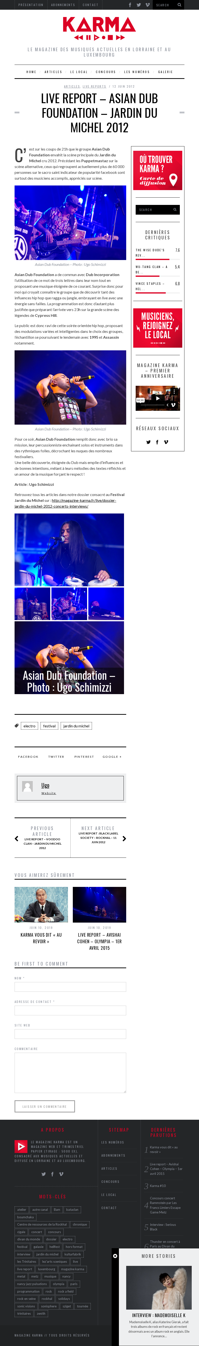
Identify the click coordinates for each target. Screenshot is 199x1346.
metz (34, 1276)
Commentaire (26, 1049)
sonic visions (26, 1306)
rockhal (47, 1299)
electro (29, 725)
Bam (57, 1209)
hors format (74, 1247)
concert (36, 1232)
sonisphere (49, 1306)
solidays (64, 1299)
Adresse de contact (35, 1002)
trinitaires (24, 1313)
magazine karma (72, 1269)
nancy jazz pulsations (32, 1284)
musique (50, 1276)
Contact (109, 1208)
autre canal (40, 1209)
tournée (82, 1306)
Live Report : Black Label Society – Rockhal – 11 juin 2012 (98, 834)
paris (73, 1284)
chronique (80, 1224)
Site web (22, 1025)
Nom (20, 978)
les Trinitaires (26, 1261)
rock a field (66, 1291)
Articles (54, 72)
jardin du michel (76, 725)
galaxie (38, 1247)
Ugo (45, 785)
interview (23, 1254)
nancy (66, 1276)
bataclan (72, 1209)
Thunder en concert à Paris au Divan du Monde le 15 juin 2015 (166, 1246)
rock (49, 1291)
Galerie (165, 72)
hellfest (55, 1247)
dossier (51, 1239)
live (75, 1261)
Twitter (56, 756)
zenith (41, 1313)
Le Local (79, 72)
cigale (21, 1232)
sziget (67, 1306)
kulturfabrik (73, 1254)
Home (31, 72)
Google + (112, 756)
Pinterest (84, 756)
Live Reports (95, 86)
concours (54, 1232)
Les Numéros (137, 72)
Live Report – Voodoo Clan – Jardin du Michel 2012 (42, 837)
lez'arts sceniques (54, 1261)
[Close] (115, 1256)
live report (24, 1269)
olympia (58, 1284)
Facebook (28, 756)
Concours (106, 72)
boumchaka (25, 1217)
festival (49, 725)
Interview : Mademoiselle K (159, 1315)
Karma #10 (158, 1186)
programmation (28, 1291)
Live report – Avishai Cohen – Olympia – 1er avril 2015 (99, 941)
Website (48, 793)
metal (21, 1276)
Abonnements (113, 1155)
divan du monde (28, 1239)
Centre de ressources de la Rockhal (42, 1224)
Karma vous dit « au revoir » (41, 938)
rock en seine (26, 1299)
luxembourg (46, 1269)
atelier (21, 1209)
